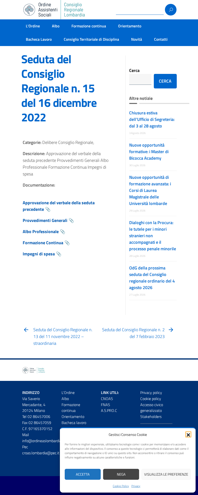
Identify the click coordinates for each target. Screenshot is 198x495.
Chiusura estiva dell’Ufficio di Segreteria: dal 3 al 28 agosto (152, 119)
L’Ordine (33, 26)
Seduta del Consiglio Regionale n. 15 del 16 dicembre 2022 (59, 88)
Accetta (83, 474)
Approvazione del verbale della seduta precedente (59, 206)
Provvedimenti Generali (45, 220)
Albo (55, 26)
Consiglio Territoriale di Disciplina (91, 39)
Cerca (134, 70)
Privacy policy (151, 392)
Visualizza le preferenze (166, 474)
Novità (136, 39)
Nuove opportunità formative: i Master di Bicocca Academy (149, 151)
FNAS (105, 405)
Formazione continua (88, 26)
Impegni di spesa (39, 254)
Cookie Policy (121, 486)
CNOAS (107, 398)
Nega (121, 474)
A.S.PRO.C (109, 410)
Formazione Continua (43, 242)
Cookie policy (150, 398)
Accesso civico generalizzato (151, 408)
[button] (188, 434)
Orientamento (129, 26)
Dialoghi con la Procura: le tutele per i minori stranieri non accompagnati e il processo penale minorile (152, 235)
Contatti (161, 39)
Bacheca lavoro (74, 422)
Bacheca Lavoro (39, 39)
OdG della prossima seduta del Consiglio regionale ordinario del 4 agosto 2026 (152, 278)
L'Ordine (68, 392)
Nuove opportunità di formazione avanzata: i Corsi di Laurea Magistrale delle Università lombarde (150, 190)
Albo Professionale (41, 231)
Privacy (135, 486)
